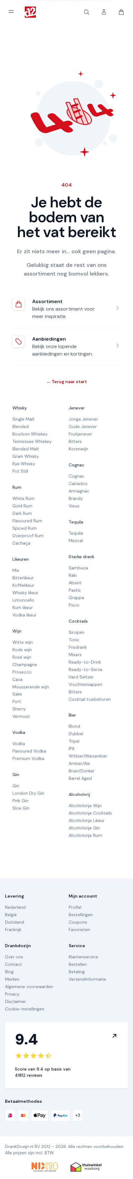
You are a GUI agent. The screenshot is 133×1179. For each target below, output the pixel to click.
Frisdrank (78, 647)
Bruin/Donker (82, 771)
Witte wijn (22, 642)
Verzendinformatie (87, 979)
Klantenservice (83, 957)
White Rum (23, 498)
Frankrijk (13, 929)
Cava (17, 679)
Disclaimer (15, 1001)
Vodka (18, 732)
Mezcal (76, 540)
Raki (73, 575)
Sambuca (78, 568)
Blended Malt (25, 449)
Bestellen (78, 964)
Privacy (12, 994)
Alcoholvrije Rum (85, 835)
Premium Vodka (28, 758)
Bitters (75, 441)
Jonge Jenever (83, 419)
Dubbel (76, 733)
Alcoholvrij (79, 794)
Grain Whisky (25, 456)
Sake (17, 694)
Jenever (77, 408)
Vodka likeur (24, 615)
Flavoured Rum (27, 520)
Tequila (76, 522)
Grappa (76, 597)
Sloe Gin (20, 808)
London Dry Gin (28, 793)
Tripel (74, 741)
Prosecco (22, 672)
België (11, 914)
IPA (72, 748)
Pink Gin (20, 800)
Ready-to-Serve (85, 669)
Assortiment (47, 301)
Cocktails (78, 621)
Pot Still (20, 471)
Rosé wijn (21, 657)
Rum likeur (22, 607)
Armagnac (79, 491)
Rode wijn (22, 649)
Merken (12, 979)
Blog (9, 971)
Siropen (76, 632)
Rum (16, 487)
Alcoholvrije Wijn (85, 805)
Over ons (14, 957)
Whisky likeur (25, 592)
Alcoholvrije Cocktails (90, 813)
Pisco (74, 605)
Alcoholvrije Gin (84, 828)
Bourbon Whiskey (30, 434)
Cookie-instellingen (24, 1009)
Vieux (74, 506)
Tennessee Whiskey (32, 441)
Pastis (75, 590)
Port (16, 701)
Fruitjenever (80, 434)
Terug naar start (66, 381)
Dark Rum (22, 513)
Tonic (74, 639)
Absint (75, 582)
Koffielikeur (23, 585)
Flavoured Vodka (29, 751)
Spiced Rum (24, 528)
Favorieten (79, 929)
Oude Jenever (83, 426)
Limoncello (23, 600)
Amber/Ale (79, 763)
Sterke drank (81, 556)
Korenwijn (78, 449)
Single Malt (23, 419)
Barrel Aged (80, 778)
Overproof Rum (28, 535)
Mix (15, 570)
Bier (72, 715)
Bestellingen (81, 914)
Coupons (78, 922)
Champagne (24, 664)
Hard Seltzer (81, 677)
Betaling (77, 971)
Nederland (15, 907)
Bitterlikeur (23, 578)
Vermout (21, 716)
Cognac (76, 465)
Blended (20, 426)
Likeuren (20, 559)
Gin (15, 774)
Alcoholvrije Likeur (87, 820)
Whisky (19, 408)
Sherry (19, 709)
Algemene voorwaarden (29, 986)
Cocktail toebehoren (90, 699)
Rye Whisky (23, 463)
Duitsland (14, 922)
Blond (74, 726)
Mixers (75, 654)
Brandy (76, 498)
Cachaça (21, 543)
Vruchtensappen (85, 684)
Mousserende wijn (30, 687)
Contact (13, 964)
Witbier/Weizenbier (88, 756)
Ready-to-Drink (85, 662)
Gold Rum (22, 506)
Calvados (78, 483)
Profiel (75, 907)
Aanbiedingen (49, 339)
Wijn (16, 631)
